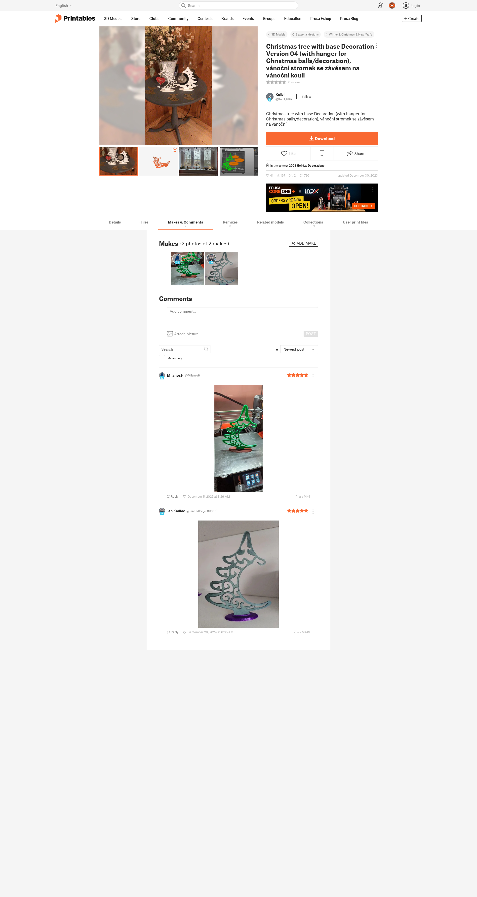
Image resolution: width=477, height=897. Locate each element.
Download (325, 138)
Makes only (174, 358)
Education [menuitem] (292, 18)
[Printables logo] (75, 18)
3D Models (278, 34)
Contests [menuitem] (205, 18)
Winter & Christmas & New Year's (350, 34)
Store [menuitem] (135, 18)
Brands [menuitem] (227, 18)
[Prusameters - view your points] (392, 5)
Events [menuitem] (248, 18)
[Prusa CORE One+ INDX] (322, 198)
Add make (306, 243)
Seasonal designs (307, 34)
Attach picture (186, 334)
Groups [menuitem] (269, 18)
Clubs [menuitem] (154, 18)
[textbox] (242, 317)
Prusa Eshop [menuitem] (320, 18)
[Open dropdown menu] (376, 46)
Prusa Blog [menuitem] (349, 18)
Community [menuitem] (178, 18)
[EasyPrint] (380, 5)
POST (311, 333)
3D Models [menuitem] (113, 18)
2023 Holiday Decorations (306, 165)
